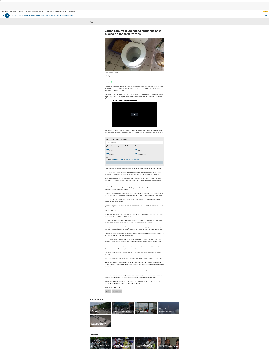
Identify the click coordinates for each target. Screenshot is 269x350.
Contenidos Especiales (41, 14)
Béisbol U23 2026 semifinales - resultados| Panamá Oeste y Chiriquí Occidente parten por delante (123, 344)
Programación (70, 14)
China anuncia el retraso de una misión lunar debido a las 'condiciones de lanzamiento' (167, 308)
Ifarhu (25, 9)
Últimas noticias (4, 9)
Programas (56, 14)
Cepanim (21, 9)
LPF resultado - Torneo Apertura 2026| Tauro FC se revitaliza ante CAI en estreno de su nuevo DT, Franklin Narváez (100, 343)
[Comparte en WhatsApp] (111, 80)
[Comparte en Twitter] (108, 80)
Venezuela (41, 9)
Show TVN (21, 14)
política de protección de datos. (132, 157)
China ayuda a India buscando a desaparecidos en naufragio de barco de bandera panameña (144, 308)
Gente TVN (64, 14)
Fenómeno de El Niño (33, 9)
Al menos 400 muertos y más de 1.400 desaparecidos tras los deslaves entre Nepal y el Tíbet (122, 308)
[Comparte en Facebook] (105, 80)
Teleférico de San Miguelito (61, 9)
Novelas (51, 14)
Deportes (26, 14)
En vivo (266, 9)
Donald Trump (72, 9)
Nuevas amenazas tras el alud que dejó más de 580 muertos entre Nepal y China (100, 308)
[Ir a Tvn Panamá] (7, 14)
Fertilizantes (117, 289)
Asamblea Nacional (49, 9)
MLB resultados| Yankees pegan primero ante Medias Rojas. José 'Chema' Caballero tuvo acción (144, 344)
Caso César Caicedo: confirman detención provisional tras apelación (168, 344)
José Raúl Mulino (13, 9)
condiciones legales (118, 157)
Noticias (14, 14)
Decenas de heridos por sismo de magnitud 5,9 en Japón (99, 322)
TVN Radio (33, 14)
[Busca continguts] (266, 14)
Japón (107, 289)
